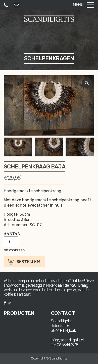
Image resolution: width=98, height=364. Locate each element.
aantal (12, 233)
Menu (78, 4)
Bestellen (28, 261)
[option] (49, 105)
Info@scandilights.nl (67, 340)
